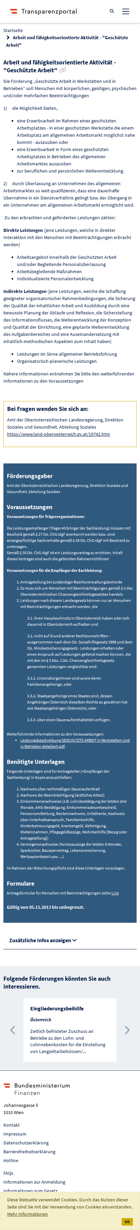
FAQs (8, 1173)
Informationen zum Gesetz (30, 1191)
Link (115, 892)
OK (127, 1221)
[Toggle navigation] (126, 11)
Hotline (10, 1160)
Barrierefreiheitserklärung (29, 1152)
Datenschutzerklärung (26, 1143)
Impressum (15, 1134)
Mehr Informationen (27, 1214)
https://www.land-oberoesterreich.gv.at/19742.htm (58, 434)
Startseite (13, 30)
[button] (13, 1030)
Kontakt (11, 1125)
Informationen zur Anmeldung (34, 1182)
